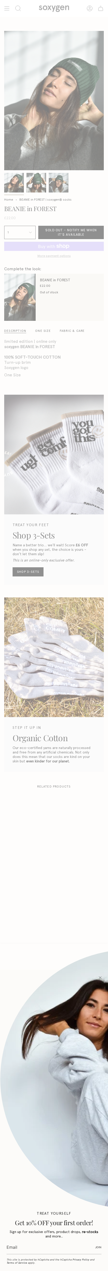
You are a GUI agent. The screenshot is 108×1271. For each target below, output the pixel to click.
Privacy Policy (80, 1259)
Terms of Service (17, 1262)
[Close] (100, 977)
